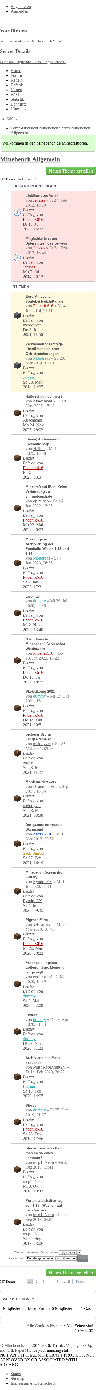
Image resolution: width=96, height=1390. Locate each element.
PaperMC (23, 1350)
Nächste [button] (81, 1281)
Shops (31, 1105)
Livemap (33, 596)
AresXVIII (42, 834)
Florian (29, 1086)
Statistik (17, 99)
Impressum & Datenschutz (33, 1383)
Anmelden (19, 11)
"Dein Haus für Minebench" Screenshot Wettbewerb (45, 644)
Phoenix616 (33, 219)
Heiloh (39, 448)
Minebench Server (54, 128)
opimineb (41, 501)
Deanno (39, 786)
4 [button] (50, 1281)
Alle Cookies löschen (45, 1326)
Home (16, 70)
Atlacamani (42, 401)
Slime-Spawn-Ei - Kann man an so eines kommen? (45, 1153)
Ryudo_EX (42, 881)
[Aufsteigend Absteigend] (72, 1258)
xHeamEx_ (42, 924)
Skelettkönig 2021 (40, 692)
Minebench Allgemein (30, 159)
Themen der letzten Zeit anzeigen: (36, 1252)
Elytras (31, 1015)
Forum (16, 75)
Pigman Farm (37, 920)
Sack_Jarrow (34, 853)
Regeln (17, 80)
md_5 (5, 1350)
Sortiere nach (17, 1258)
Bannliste (18, 104)
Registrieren (21, 6)
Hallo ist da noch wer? (44, 396)
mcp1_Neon (43, 1162)
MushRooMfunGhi (49, 1067)
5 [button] (57, 1281)
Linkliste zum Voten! (42, 196)
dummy (39, 601)
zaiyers (29, 377)
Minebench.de (16, 1345)
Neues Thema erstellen (71, 171)
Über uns (18, 109)
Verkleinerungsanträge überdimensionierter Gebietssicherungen (44, 349)
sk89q (86, 1345)
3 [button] (44, 1281)
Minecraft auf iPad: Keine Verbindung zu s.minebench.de (46, 491)
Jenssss (39, 200)
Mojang (72, 1345)
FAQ (15, 94)
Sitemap (17, 1378)
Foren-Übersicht (24, 128)
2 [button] (37, 1281)
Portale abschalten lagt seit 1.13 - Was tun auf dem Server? (44, 1205)
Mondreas (41, 358)
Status (16, 1373)
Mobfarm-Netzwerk (41, 782)
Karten (16, 89)
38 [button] (69, 1281)
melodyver (32, 325)
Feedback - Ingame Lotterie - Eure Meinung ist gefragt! (45, 967)
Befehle (17, 85)
